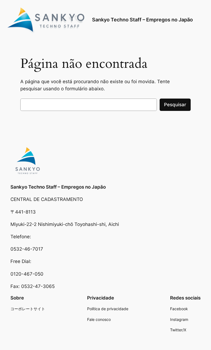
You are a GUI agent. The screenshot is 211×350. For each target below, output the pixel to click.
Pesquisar (175, 104)
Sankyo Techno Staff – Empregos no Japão (142, 20)
